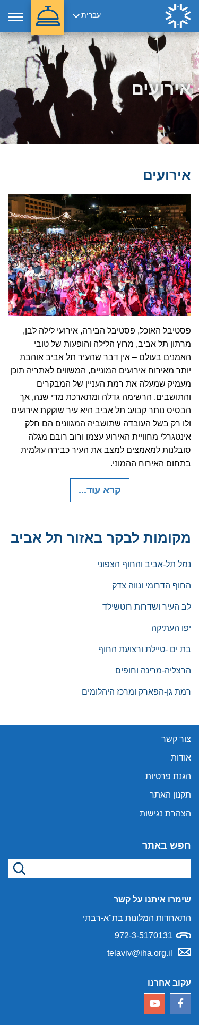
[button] (47, 17)
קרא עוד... (100, 490)
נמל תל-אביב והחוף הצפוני (144, 564)
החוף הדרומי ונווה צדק (151, 585)
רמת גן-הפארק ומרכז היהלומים (136, 691)
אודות (181, 757)
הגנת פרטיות (168, 776)
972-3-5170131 (143, 935)
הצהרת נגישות (165, 813)
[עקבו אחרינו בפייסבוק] (180, 1003)
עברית (91, 15)
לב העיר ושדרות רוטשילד (146, 606)
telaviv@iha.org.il (139, 953)
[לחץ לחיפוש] (18, 868)
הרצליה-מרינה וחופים (153, 670)
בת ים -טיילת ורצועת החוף (144, 649)
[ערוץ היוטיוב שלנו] (154, 1003)
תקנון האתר (170, 794)
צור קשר (176, 739)
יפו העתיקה (171, 628)
